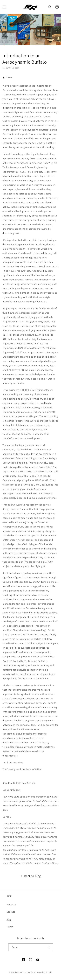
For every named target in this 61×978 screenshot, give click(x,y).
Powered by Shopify (44, 972)
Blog (9, 919)
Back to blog (32, 876)
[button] (4, 7)
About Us (11, 904)
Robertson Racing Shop (25, 972)
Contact (11, 911)
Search (10, 926)
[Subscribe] (49, 947)
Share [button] (9, 77)
